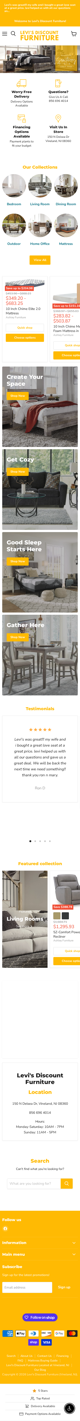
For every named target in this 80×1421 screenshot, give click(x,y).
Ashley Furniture (16, 317)
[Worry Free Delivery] (22, 93)
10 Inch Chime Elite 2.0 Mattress (23, 311)
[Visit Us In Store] (58, 131)
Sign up (64, 1287)
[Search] (67, 1184)
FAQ (20, 1361)
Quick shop (24, 328)
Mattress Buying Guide (43, 1361)
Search (11, 1356)
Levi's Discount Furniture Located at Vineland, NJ (37, 1365)
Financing (62, 1356)
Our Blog (40, 1370)
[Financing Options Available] (22, 131)
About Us (26, 1356)
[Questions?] (58, 93)
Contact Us (44, 1356)
